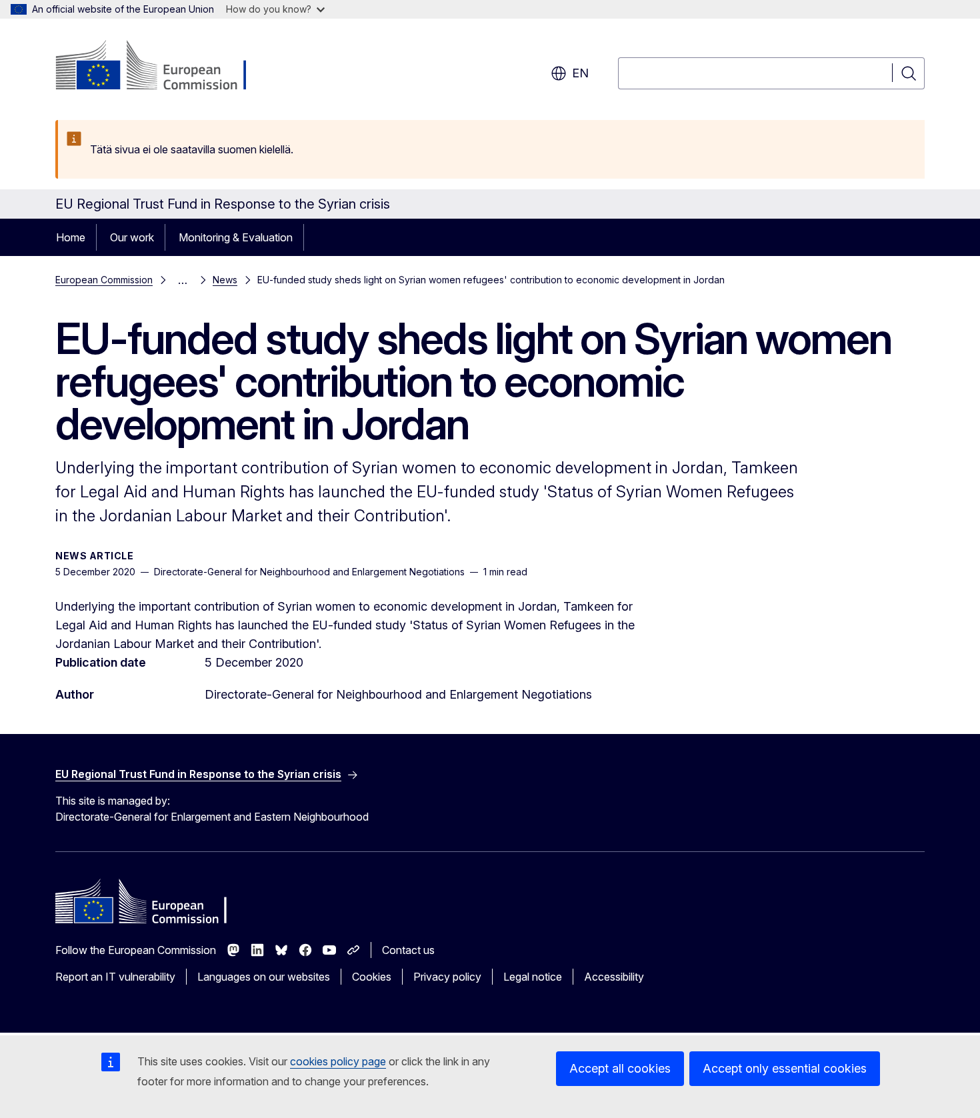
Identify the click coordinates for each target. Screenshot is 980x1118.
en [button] (580, 73)
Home (70, 237)
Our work (132, 237)
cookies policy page (338, 1061)
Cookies (371, 976)
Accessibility (614, 976)
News (225, 279)
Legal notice (532, 976)
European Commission (104, 279)
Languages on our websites (263, 976)
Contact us (408, 950)
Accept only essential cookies (785, 1068)
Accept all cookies (620, 1068)
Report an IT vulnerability (115, 976)
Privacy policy (447, 976)
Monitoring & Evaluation (236, 237)
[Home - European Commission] (163, 66)
